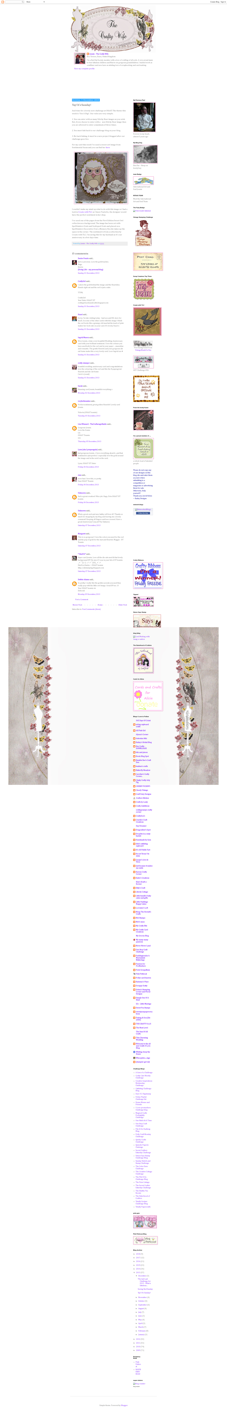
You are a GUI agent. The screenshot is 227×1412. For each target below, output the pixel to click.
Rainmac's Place (142, 982)
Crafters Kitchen (142, 798)
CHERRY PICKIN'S (143, 786)
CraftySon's (140, 816)
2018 (138, 1254)
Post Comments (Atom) (91, 609)
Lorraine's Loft (142, 908)
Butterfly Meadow (143, 770)
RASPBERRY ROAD (138, 1372)
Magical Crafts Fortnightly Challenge (141, 1115)
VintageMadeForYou (143, 350)
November (142, 1297)
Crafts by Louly (142, 802)
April (140, 1323)
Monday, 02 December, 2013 (89, 393)
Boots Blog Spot (142, 756)
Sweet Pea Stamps (143, 1008)
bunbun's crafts (142, 766)
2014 (138, 1269)
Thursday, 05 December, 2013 (89, 441)
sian (79, 475)
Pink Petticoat (141, 974)
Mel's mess (140, 922)
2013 (138, 1273)
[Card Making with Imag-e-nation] (143, 639)
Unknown (82, 493)
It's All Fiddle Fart (143, 850)
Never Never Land (143, 946)
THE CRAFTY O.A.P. (143, 1024)
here (108, 147)
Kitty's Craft (140, 888)
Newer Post (77, 605)
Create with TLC (85, 212)
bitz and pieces (142, 752)
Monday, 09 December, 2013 (89, 594)
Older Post (122, 605)
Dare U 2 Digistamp (143, 1094)
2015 (138, 1265)
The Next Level (142, 1028)
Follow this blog (143, 513)
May (140, 1320)
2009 (138, 1350)
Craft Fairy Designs (143, 794)
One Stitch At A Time (144, 1120)
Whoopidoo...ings (143, 1058)
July (140, 1312)
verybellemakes (84, 401)
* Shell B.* (82, 554)
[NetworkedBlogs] (143, 509)
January (141, 1335)
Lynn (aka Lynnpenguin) (88, 450)
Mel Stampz (140, 918)
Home (100, 605)
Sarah (80, 386)
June (140, 1316)
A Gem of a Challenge (144, 1073)
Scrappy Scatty (141, 986)
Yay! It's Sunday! (144, 1293)
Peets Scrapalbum (143, 970)
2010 (138, 1347)
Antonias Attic (141, 738)
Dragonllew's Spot (143, 830)
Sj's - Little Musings (143, 1004)
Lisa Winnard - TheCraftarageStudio (92, 424)
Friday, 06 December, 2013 (88, 467)
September (142, 1305)
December (142, 1276)
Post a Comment (81, 599)
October (141, 1301)
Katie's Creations (142, 878)
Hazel (80, 314)
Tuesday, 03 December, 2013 (89, 416)
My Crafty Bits (141, 926)
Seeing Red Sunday (145, 1289)
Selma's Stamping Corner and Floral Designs (143, 992)
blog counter (136, 1386)
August (141, 1309)
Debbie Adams (83, 580)
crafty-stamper (84, 363)
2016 (138, 1261)
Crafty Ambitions (142, 806)
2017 (138, 1258)
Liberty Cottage (142, 892)
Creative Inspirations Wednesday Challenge (144, 1083)
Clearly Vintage (142, 790)
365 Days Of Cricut (143, 721)
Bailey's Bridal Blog (144, 742)
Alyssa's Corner (142, 734)
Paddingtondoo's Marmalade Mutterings (143, 958)
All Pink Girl (141, 730)
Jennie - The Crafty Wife (99, 54)
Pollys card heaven (143, 978)
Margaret (81, 534)
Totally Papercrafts (143, 1207)
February (142, 1331)
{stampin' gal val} (143, 1062)
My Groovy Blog (142, 936)
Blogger (124, 1405)
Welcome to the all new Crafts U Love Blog (143, 1046)
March (141, 1327)
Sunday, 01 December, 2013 (88, 273)
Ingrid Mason (83, 337)
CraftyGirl (82, 281)
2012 (138, 1339)
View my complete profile (84, 69)
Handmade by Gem (143, 840)
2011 (138, 1343)
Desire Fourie (83, 258)
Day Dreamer (141, 826)
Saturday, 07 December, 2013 (89, 525)
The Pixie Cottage (142, 1182)
